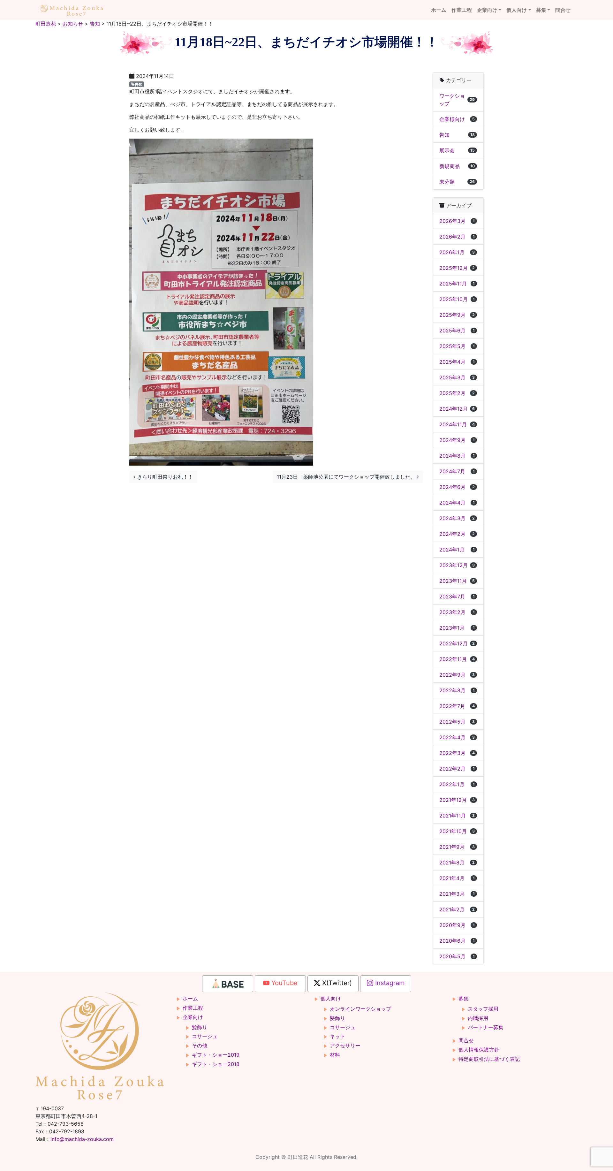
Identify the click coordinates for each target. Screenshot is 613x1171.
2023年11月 (457, 581)
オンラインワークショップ (360, 1009)
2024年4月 (457, 502)
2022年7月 (457, 706)
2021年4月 (457, 878)
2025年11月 (457, 283)
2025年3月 (457, 377)
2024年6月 (457, 487)
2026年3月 (457, 221)
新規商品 (457, 166)
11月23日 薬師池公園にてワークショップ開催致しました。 (347, 477)
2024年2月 (457, 534)
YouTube (283, 983)
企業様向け (457, 119)
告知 (138, 84)
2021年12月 (457, 800)
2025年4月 (457, 362)
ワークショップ (457, 100)
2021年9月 (457, 847)
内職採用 (478, 1018)
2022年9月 (457, 675)
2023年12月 (457, 565)
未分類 (457, 182)
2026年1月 (457, 252)
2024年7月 (457, 471)
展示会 (457, 150)
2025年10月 (457, 299)
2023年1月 (457, 628)
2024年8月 (457, 455)
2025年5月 (457, 346)
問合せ (563, 10)
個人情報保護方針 (478, 1049)
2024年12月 (457, 409)
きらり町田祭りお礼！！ (164, 477)
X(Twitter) (336, 983)
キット (337, 1036)
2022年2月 (457, 768)
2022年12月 (457, 643)
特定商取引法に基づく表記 (489, 1059)
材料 (335, 1055)
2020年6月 (457, 941)
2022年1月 (457, 784)
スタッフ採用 (483, 1009)
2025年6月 (457, 330)
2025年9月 (457, 315)
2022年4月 (457, 737)
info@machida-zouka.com (82, 1139)
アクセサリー (345, 1045)
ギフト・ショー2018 (215, 1064)
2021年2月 (457, 909)
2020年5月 (457, 956)
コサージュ (204, 1036)
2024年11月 (457, 424)
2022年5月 (457, 722)
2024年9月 (457, 440)
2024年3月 (457, 518)
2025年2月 (457, 393)
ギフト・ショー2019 (215, 1055)
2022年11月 (457, 659)
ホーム (438, 10)
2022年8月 (457, 690)
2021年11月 (457, 815)
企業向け (487, 10)
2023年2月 (457, 612)
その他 (199, 1045)
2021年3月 (457, 894)
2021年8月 (457, 862)
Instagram (389, 983)
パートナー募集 (485, 1027)
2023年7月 (457, 596)
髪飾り (199, 1027)
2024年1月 (457, 549)
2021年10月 (457, 831)
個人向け (516, 10)
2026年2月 (457, 236)
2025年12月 (457, 268)
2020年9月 (457, 925)
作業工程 (461, 10)
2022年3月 (457, 753)
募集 (541, 10)
